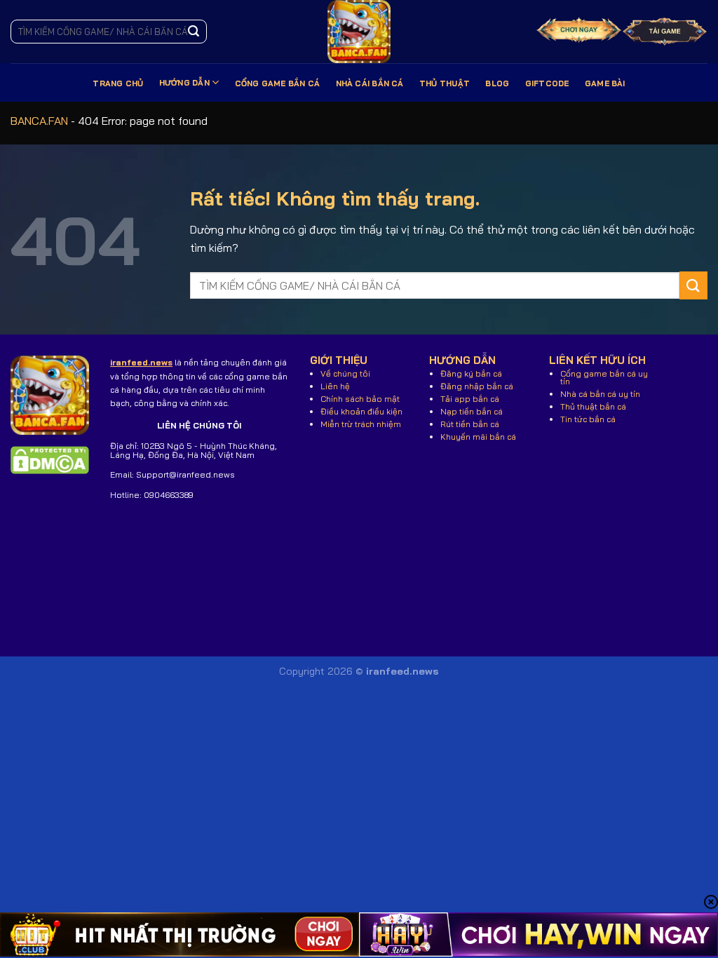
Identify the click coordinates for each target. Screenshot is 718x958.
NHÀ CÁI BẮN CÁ (370, 83)
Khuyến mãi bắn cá (478, 436)
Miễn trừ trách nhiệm (360, 424)
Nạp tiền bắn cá (471, 411)
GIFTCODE (547, 83)
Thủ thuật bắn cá (593, 406)
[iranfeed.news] (359, 31)
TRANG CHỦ (118, 83)
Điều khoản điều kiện (361, 411)
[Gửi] (193, 31)
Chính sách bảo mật (360, 398)
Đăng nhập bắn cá (476, 386)
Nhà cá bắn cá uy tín (600, 394)
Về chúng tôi (345, 373)
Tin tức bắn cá (588, 419)
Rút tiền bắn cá (469, 424)
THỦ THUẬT (444, 83)
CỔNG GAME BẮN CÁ (277, 83)
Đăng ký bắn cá (471, 373)
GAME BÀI (605, 83)
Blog (497, 83)
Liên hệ (335, 386)
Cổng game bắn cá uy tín (604, 377)
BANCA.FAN (39, 121)
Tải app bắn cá (469, 398)
